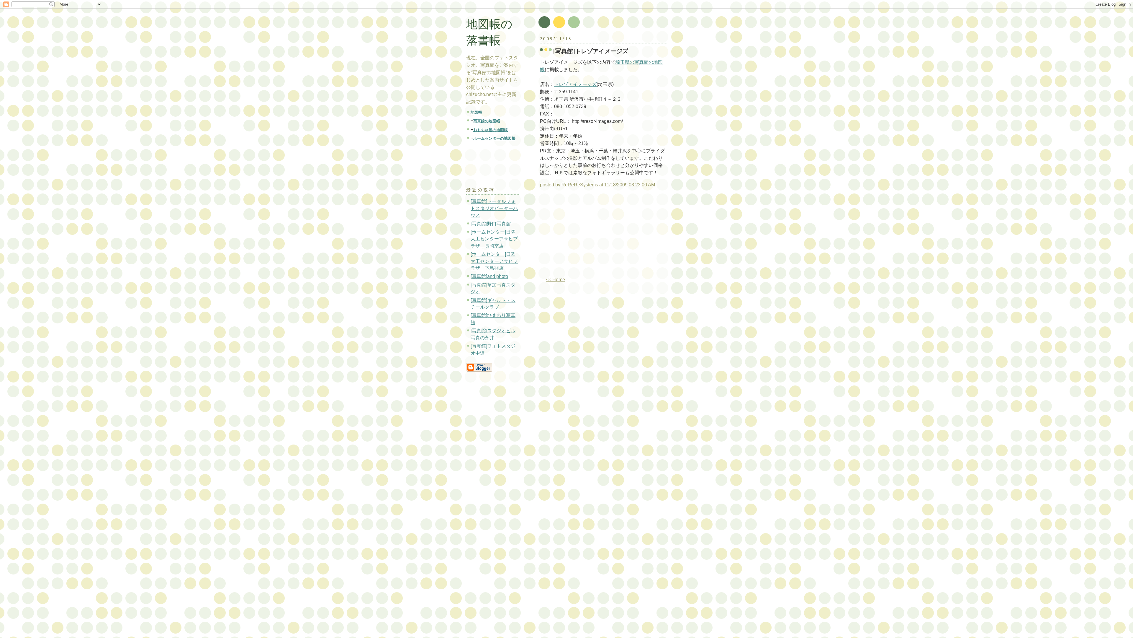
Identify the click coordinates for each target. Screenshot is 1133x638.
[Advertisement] (589, 234)
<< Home (555, 279)
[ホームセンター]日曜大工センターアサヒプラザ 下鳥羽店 (494, 261)
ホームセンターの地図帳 (494, 138)
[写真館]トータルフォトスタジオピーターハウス (494, 208)
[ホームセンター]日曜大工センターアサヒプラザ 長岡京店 (494, 239)
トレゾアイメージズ (575, 84)
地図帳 (476, 112)
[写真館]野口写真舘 (491, 223)
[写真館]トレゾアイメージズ (590, 51)
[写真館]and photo (489, 276)
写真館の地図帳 (486, 121)
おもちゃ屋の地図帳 (490, 130)
